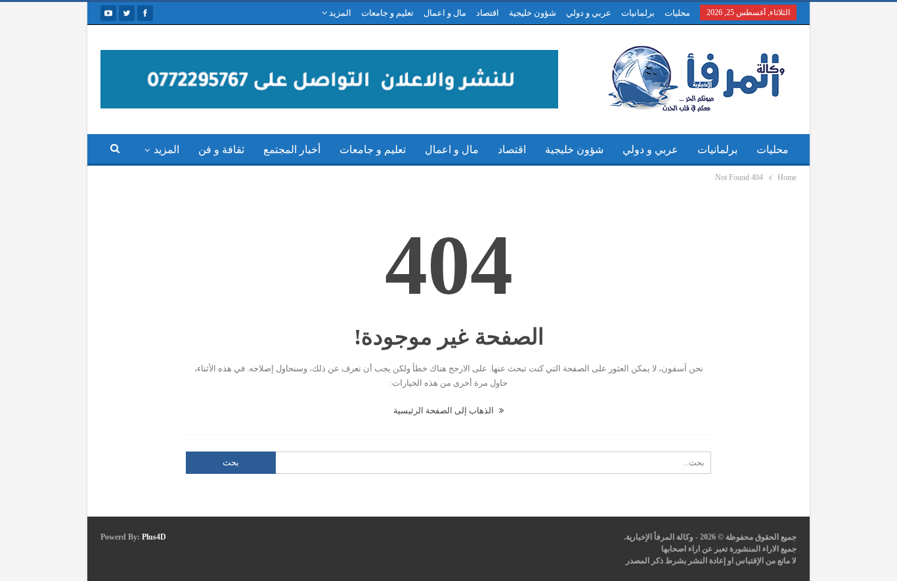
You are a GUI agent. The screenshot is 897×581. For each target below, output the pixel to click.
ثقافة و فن (221, 149)
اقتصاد (487, 13)
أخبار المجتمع (291, 149)
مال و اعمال (445, 13)
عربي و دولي (588, 13)
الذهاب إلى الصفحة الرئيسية (444, 410)
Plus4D (154, 537)
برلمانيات (638, 13)
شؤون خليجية (532, 13)
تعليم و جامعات (387, 13)
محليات (677, 13)
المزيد (339, 13)
